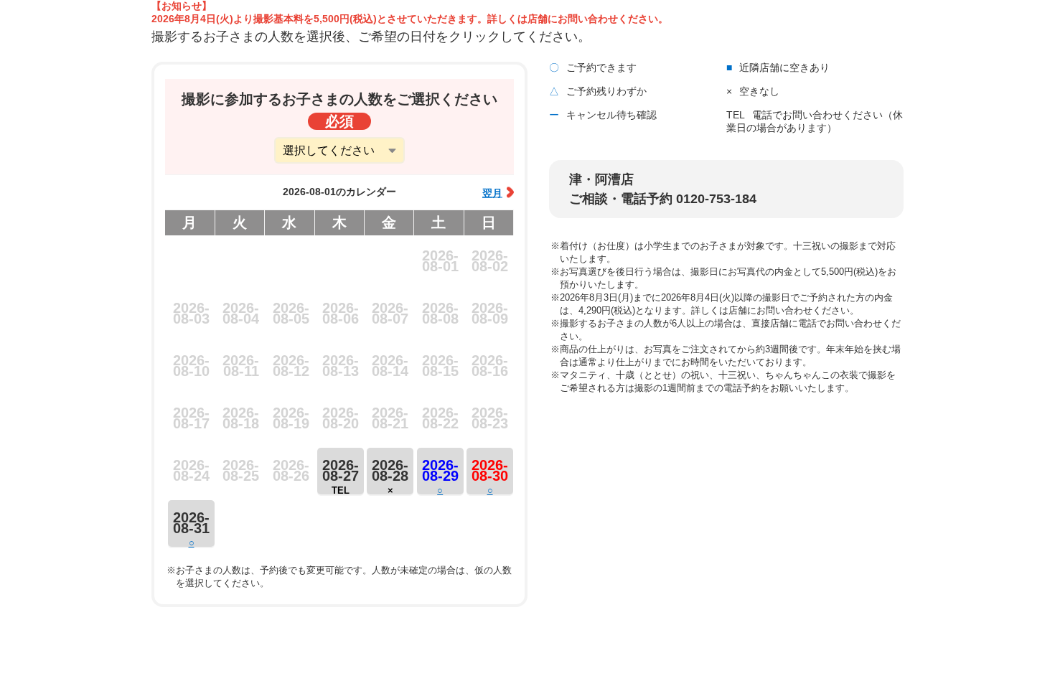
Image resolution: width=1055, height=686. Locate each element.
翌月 (492, 193)
